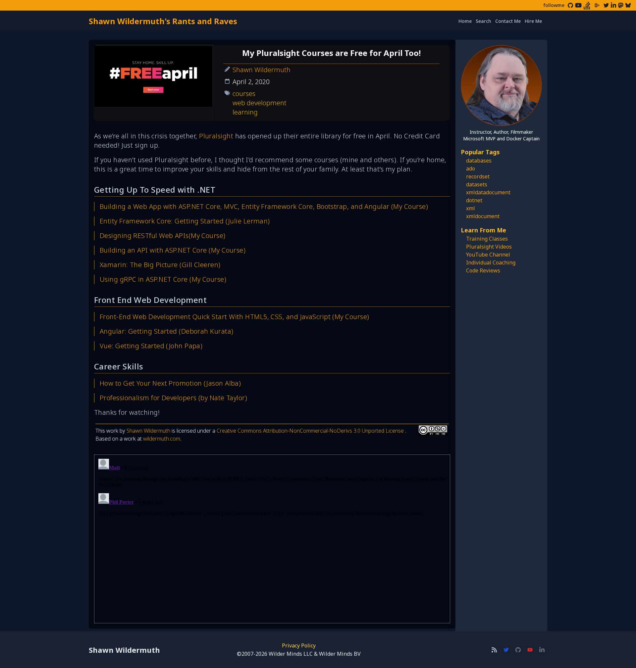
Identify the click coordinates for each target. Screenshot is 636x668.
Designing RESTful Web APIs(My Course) (163, 235)
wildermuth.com (161, 438)
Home (465, 21)
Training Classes (487, 238)
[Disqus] (272, 539)
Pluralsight (216, 135)
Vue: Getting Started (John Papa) (151, 345)
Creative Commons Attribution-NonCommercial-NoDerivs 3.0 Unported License (311, 430)
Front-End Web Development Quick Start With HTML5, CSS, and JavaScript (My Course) (234, 316)
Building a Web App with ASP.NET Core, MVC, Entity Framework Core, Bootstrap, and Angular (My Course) (264, 206)
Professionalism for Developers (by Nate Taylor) (173, 397)
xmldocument (483, 216)
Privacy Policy (299, 645)
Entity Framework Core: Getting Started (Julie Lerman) (185, 220)
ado (470, 168)
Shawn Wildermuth (262, 69)
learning (245, 112)
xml (470, 208)
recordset (478, 176)
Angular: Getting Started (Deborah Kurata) (166, 331)
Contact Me (508, 21)
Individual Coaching (490, 262)
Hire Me (533, 21)
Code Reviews (483, 270)
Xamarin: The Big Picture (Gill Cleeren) (160, 264)
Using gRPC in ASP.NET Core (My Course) (163, 279)
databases (479, 160)
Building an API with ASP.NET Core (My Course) (172, 250)
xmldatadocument (488, 192)
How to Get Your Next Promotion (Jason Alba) (170, 383)
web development (260, 102)
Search (483, 21)
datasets (476, 184)
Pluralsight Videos (489, 246)
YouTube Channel (488, 254)
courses (244, 93)
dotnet (474, 200)
